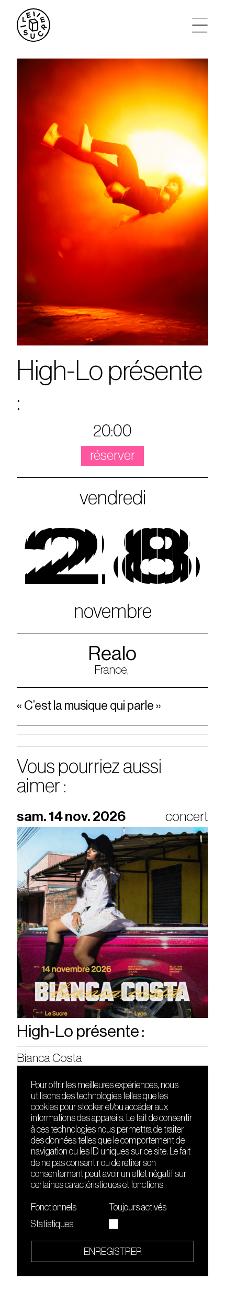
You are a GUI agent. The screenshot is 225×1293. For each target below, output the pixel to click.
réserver (112, 455)
